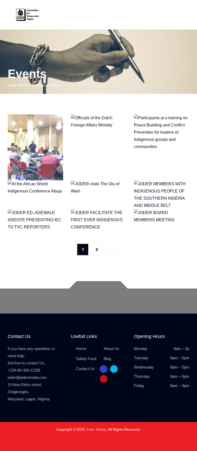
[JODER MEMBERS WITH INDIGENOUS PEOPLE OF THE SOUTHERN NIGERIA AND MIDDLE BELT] (179, 191)
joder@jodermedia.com (27, 377)
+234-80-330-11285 (24, 370)
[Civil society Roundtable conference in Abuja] (53, 124)
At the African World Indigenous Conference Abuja (35, 210)
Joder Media (96, 429)
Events (98, 161)
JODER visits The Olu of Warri (99, 200)
